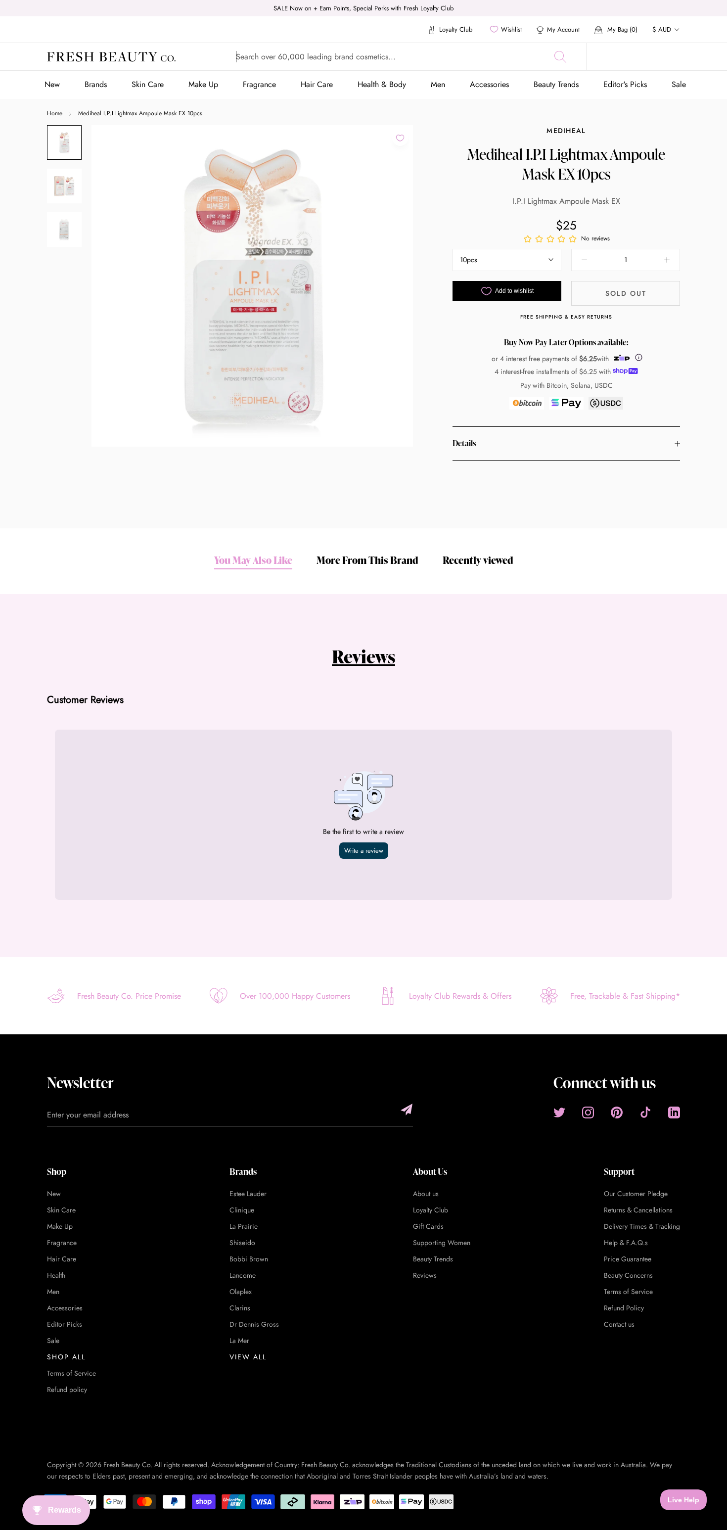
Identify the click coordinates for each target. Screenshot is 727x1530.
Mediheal (566, 131)
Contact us (619, 1324)
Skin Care (148, 84)
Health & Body (382, 84)
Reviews (363, 656)
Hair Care (317, 84)
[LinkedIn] (674, 1112)
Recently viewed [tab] (478, 560)
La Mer (239, 1340)
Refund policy (67, 1389)
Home (54, 113)
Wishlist (511, 29)
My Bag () (621, 29)
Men (438, 84)
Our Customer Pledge (636, 1194)
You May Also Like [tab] (253, 560)
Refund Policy (624, 1308)
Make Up (203, 84)
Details (464, 443)
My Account (563, 29)
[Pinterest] (617, 1112)
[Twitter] (559, 1112)
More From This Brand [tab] (367, 560)
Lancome (242, 1275)
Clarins (239, 1308)
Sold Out (625, 293)
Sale (679, 84)
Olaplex (240, 1292)
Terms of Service (71, 1373)
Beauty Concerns (628, 1275)
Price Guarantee (627, 1259)
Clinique (241, 1210)
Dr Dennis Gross (254, 1324)
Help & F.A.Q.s (626, 1243)
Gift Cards (428, 1226)
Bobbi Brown (248, 1259)
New (52, 84)
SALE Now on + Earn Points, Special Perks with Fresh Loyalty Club (363, 8)
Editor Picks (64, 1324)
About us (426, 1194)
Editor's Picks (625, 84)
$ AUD (661, 29)
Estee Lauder (248, 1194)
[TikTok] (645, 1112)
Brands (96, 84)
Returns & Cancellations (638, 1210)
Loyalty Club (454, 29)
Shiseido (242, 1243)
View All (248, 1357)
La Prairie (243, 1226)
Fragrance (259, 84)
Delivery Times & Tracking (642, 1226)
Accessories (489, 84)
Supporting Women (441, 1243)
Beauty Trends (556, 84)
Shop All (66, 1357)
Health (56, 1275)
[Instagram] (588, 1112)
